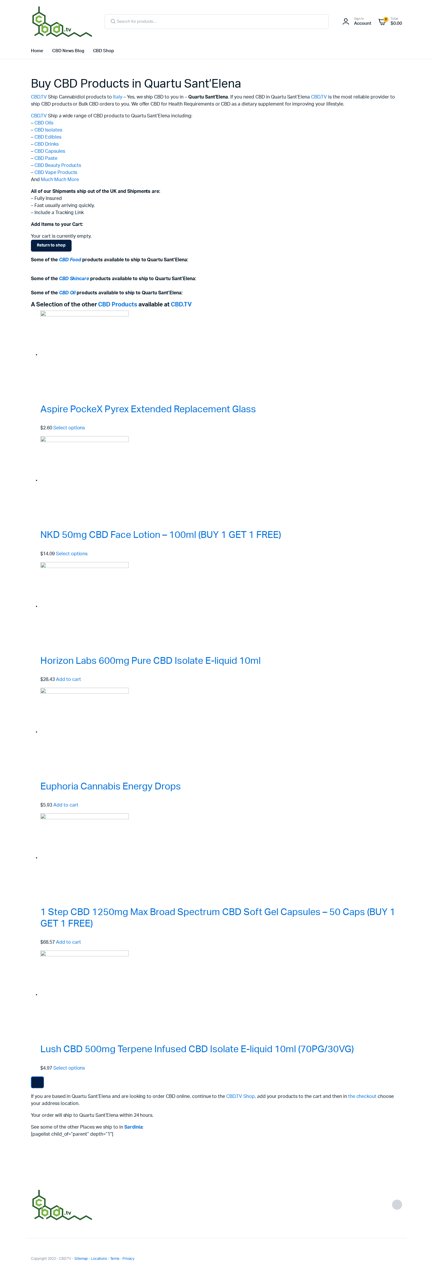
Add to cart (68, 679)
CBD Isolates (48, 130)
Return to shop (51, 245)
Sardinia (133, 1127)
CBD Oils (43, 123)
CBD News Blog (68, 51)
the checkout (362, 1096)
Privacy (128, 1258)
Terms (115, 1258)
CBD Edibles (47, 137)
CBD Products (117, 305)
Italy (117, 97)
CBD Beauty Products (57, 165)
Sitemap (81, 1258)
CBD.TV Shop (240, 1096)
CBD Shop (103, 51)
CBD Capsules (49, 151)
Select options (69, 428)
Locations (99, 1258)
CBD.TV (39, 97)
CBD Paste (45, 158)
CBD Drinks (46, 144)
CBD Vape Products (55, 172)
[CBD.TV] (62, 21)
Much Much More (60, 179)
